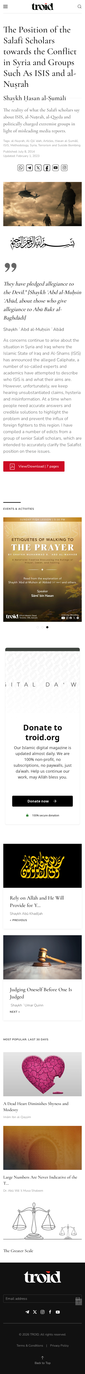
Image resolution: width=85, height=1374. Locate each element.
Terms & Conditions (30, 1346)
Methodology (19, 145)
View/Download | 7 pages (38, 466)
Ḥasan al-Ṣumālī (66, 141)
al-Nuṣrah (18, 141)
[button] (5, 6)
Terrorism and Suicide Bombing (59, 145)
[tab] (38, 627)
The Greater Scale (18, 1250)
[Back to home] (42, 6)
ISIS (6, 145)
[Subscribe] (78, 1299)
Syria (33, 145)
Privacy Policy (59, 1346)
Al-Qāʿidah (34, 141)
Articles (48, 141)
